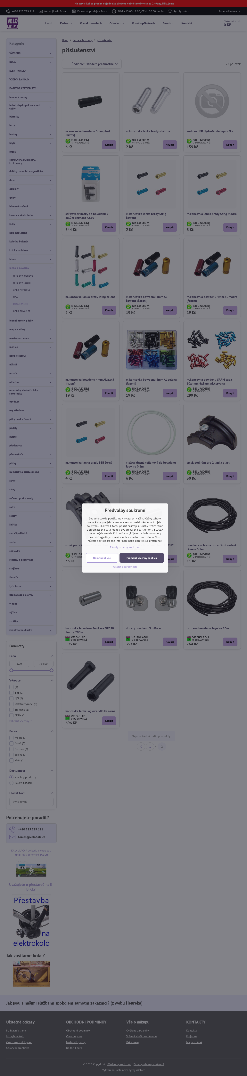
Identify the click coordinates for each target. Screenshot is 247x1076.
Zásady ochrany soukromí (125, 547)
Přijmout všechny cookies (142, 558)
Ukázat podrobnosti (125, 566)
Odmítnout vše (102, 558)
